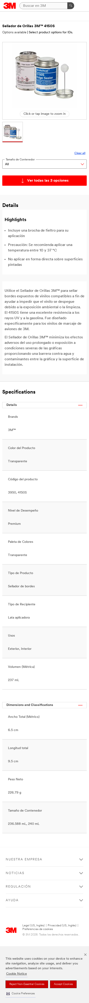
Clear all (79, 153)
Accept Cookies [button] (63, 984)
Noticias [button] (15, 873)
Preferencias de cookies (37, 929)
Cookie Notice (16, 974)
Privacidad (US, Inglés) (62, 925)
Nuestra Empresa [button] (24, 859)
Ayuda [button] (12, 900)
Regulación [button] (18, 886)
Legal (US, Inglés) (33, 925)
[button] (20, 994)
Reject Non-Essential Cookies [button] (26, 984)
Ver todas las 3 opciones (48, 181)
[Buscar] (70, 5)
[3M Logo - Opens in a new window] (9, 5)
